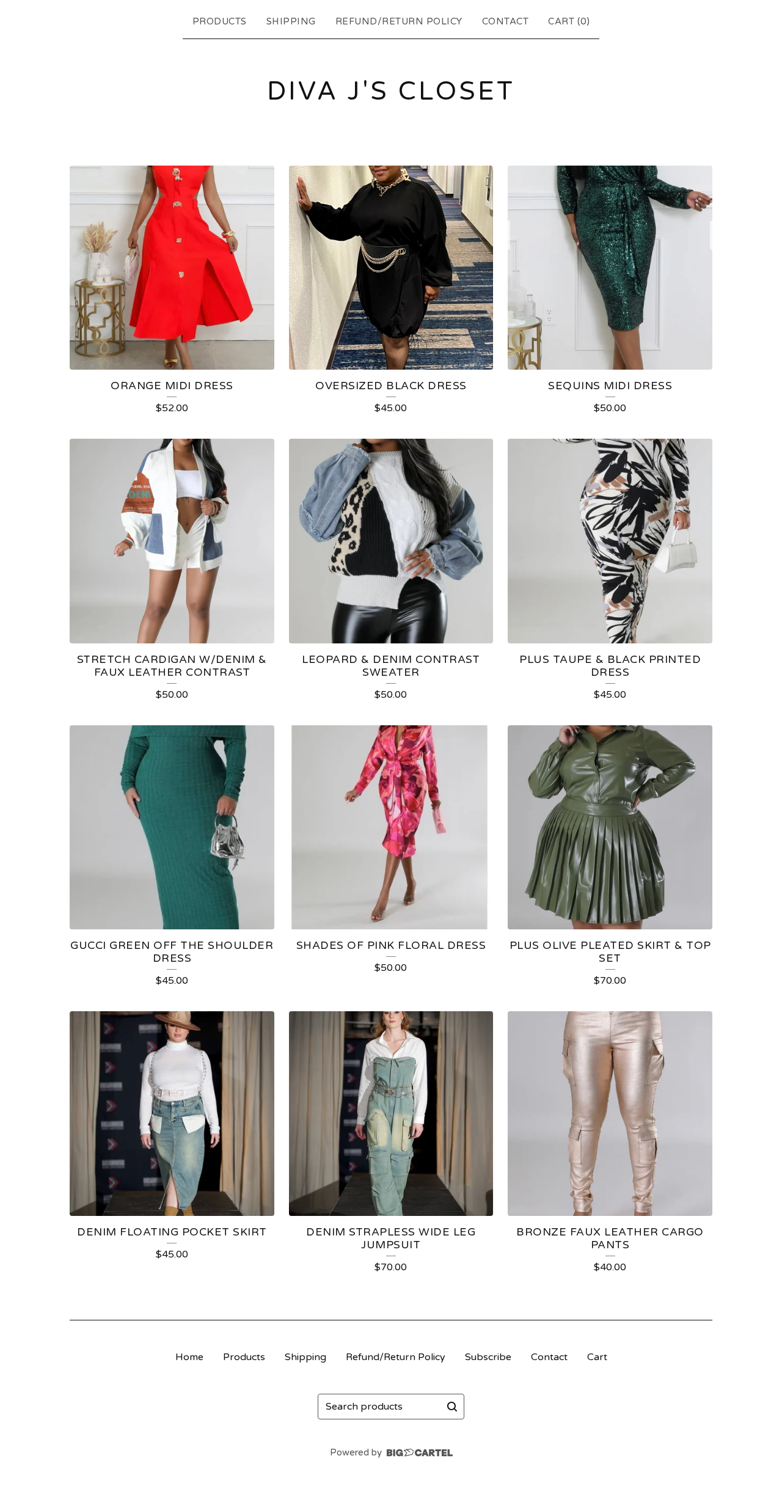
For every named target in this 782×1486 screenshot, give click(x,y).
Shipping (291, 21)
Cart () (569, 21)
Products (219, 21)
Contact (505, 21)
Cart (597, 1357)
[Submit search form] (452, 1406)
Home (189, 1357)
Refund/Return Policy (398, 21)
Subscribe (488, 1357)
